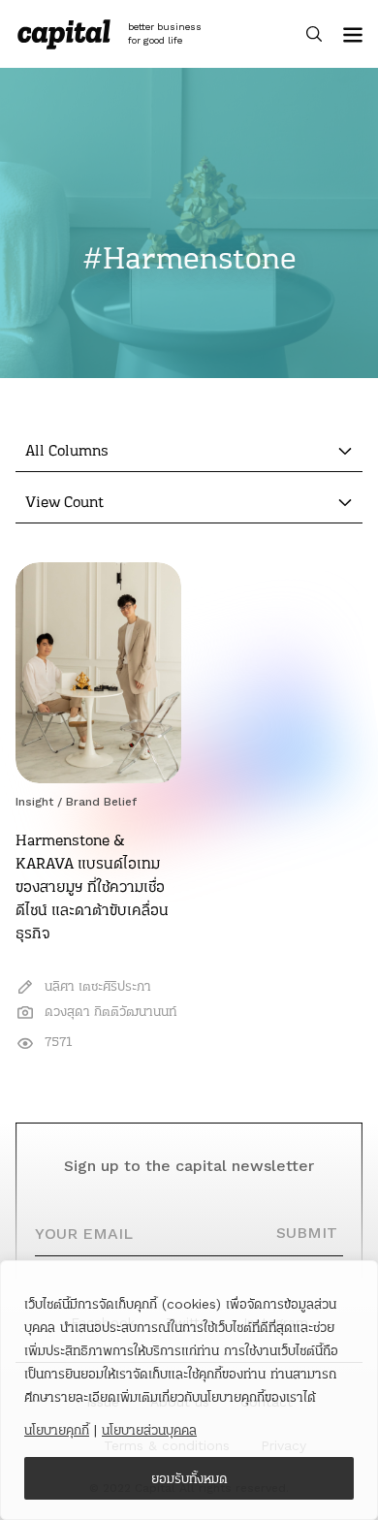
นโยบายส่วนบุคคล (149, 1430)
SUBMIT (306, 1232)
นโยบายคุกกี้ (56, 1430)
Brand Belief (101, 801)
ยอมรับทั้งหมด (189, 1478)
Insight (34, 801)
